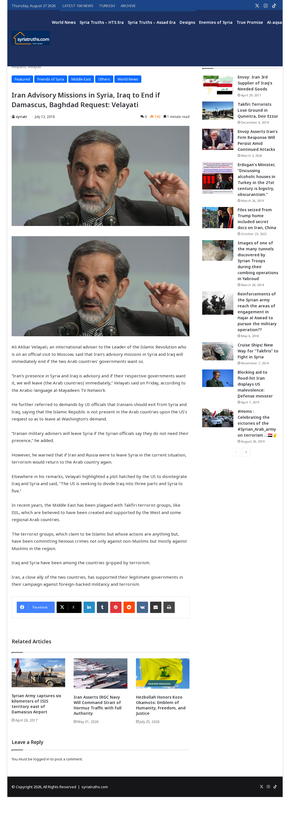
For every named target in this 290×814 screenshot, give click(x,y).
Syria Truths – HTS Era (102, 22)
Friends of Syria (50, 79)
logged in (41, 759)
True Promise (249, 22)
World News (64, 22)
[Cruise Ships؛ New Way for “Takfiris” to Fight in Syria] (217, 351)
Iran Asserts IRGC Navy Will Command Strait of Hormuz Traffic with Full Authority (97, 705)
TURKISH (107, 5)
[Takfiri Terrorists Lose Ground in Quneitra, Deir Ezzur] (217, 111)
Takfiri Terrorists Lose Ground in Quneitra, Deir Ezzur (258, 110)
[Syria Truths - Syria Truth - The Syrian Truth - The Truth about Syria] (31, 38)
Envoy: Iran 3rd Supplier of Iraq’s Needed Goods (255, 83)
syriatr (21, 116)
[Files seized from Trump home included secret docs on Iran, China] (217, 217)
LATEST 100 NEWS (78, 5)
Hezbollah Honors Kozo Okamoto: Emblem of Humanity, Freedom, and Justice (160, 705)
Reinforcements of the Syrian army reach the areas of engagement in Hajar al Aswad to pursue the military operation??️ (257, 311)
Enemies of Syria (216, 22)
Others (104, 79)
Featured (22, 79)
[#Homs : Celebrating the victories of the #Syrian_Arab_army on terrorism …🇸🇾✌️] (217, 418)
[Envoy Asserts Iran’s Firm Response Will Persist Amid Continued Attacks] (217, 139)
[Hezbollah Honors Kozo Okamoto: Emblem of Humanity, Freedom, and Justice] (163, 673)
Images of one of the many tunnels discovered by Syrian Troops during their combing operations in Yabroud (258, 260)
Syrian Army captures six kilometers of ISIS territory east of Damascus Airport (36, 703)
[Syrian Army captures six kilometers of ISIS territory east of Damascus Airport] (38, 673)
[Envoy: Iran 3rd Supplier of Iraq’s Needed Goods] (217, 85)
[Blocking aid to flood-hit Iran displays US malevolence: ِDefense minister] (217, 378)
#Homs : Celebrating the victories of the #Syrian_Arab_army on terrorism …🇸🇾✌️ (257, 423)
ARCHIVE (128, 5)
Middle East (81, 79)
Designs (187, 22)
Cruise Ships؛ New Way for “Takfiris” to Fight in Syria (258, 351)
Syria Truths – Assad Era (152, 22)
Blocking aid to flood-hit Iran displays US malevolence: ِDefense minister (255, 384)
